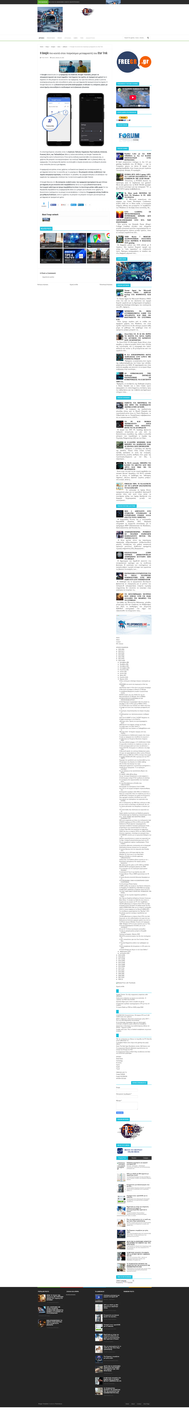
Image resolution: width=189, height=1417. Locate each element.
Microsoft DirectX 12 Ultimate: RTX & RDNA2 (132, 696)
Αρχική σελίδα (74, 284)
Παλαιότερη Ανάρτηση (106, 284)
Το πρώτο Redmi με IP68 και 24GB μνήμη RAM (129, 1007)
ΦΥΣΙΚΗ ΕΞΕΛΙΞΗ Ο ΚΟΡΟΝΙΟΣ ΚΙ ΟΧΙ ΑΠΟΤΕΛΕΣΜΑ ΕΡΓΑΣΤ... (131, 699)
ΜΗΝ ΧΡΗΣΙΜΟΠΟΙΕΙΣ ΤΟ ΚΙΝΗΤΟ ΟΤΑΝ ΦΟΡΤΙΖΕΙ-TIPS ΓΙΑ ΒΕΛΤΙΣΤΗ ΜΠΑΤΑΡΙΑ (54, 1323)
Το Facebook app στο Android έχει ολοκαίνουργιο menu (135, 815)
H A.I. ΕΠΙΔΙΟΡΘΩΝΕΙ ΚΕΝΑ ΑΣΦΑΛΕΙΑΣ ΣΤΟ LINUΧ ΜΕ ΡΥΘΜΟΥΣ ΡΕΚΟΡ (137, 357)
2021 (119, 658)
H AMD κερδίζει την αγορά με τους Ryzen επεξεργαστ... (135, 886)
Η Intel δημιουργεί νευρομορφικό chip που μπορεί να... (134, 702)
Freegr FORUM (120, 1074)
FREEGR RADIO (51, 38)
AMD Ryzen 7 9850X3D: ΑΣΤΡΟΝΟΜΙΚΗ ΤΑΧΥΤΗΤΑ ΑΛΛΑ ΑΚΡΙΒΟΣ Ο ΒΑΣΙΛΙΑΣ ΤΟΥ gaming (137, 240)
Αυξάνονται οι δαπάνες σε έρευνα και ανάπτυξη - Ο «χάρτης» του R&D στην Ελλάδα (131, 998)
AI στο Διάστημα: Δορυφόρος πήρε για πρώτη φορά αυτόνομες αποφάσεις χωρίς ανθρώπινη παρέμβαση (131, 1023)
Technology (119, 1061)
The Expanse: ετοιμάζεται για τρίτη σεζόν (111, 1357)
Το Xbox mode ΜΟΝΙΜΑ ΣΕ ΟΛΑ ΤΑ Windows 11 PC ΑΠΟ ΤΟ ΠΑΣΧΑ (137, 195)
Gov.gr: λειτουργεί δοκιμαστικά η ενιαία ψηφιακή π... (134, 776)
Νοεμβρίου (123, 664)
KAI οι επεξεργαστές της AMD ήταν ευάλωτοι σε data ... (135, 802)
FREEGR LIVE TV (121, 1072)
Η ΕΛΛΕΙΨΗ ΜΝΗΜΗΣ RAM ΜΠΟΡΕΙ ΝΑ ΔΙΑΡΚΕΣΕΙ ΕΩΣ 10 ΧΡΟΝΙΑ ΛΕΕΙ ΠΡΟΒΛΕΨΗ (137, 444)
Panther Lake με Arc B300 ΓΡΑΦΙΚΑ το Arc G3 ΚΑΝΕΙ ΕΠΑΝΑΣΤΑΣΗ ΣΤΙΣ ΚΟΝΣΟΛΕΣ (137, 157)
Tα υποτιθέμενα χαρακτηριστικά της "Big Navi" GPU (134, 911)
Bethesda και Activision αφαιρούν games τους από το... (135, 920)
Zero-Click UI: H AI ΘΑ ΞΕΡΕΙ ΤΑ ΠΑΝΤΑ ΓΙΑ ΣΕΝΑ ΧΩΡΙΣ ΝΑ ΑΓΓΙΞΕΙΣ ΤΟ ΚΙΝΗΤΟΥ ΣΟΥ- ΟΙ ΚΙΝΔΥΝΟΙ (137, 337)
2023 (119, 655)
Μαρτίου (122, 679)
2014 (119, 964)
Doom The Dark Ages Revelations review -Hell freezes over (133, 1046)
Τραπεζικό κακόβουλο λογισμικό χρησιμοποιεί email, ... (135, 825)
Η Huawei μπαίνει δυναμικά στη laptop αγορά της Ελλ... (135, 905)
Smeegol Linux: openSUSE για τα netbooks (112, 1325)
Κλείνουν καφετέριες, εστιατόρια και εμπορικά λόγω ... (135, 833)
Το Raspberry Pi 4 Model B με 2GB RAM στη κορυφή (134, 887)
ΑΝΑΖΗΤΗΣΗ (90, 38)
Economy (119, 1062)
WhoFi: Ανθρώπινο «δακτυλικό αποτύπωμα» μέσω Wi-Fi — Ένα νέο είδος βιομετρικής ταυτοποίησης (133, 1019)
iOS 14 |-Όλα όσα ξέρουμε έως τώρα (129, 764)
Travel (118, 1069)
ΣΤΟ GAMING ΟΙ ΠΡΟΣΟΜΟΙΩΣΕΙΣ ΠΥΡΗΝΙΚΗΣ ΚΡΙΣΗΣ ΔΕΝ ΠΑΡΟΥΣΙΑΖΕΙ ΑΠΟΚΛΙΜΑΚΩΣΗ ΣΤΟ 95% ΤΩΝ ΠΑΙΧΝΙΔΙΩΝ (133, 217)
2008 (119, 975)
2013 (119, 966)
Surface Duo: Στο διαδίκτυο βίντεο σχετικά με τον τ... (134, 859)
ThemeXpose (58, 1404)
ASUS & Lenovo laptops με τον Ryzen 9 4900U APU (134, 909)
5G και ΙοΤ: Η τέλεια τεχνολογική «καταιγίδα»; (132, 929)
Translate (129, 1282)
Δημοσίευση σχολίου (48, 277)
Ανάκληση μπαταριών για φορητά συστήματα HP (111, 1296)
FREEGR (59, 38)
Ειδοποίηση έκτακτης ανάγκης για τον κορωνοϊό (133, 847)
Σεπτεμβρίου (123, 668)
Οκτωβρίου (123, 666)
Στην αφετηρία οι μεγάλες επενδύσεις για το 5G (132, 797)
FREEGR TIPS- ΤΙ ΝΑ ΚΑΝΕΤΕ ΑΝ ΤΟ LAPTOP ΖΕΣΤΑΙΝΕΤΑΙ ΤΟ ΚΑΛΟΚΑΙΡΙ (137, 486)
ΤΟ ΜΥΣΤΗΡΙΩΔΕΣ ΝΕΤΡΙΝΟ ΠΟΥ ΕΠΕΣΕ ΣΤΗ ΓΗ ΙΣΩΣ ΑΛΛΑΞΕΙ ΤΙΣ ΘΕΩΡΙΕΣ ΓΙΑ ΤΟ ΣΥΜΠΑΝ (137, 597)
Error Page (146, 1404)
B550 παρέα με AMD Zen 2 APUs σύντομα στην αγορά (135, 755)
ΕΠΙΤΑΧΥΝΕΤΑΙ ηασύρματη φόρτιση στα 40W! (132, 866)
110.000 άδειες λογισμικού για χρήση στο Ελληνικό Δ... (135, 795)
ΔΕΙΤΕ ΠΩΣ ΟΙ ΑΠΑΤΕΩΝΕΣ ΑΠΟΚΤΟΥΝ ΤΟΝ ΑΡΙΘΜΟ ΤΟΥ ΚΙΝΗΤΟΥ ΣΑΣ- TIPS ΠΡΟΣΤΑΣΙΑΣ (112, 1368)
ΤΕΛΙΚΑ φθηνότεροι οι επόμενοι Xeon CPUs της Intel (134, 903)
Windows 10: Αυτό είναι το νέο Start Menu (131, 854)
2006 (119, 979)
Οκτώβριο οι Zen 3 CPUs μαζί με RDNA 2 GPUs (133, 703)
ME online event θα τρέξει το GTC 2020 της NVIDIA (134, 865)
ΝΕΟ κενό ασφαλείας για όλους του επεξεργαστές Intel (135, 820)
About (118, 639)
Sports (118, 1065)
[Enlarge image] (75, 119)
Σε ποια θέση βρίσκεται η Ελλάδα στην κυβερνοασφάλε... (130, 783)
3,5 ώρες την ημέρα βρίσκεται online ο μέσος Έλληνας (134, 753)
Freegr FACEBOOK (121, 1076)
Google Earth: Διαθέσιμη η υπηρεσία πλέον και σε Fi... (135, 889)
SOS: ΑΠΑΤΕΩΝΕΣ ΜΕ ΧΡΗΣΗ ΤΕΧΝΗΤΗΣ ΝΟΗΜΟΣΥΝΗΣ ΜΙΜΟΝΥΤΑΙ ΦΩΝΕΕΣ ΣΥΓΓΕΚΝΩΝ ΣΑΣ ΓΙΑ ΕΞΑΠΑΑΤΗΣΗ (55, 1310)
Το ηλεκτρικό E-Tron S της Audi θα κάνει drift (132, 872)
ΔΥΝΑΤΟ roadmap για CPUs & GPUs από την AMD (134, 822)
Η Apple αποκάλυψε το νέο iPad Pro (129, 719)
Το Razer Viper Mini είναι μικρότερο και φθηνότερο (133, 829)
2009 (119, 973)
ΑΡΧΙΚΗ (41, 38)
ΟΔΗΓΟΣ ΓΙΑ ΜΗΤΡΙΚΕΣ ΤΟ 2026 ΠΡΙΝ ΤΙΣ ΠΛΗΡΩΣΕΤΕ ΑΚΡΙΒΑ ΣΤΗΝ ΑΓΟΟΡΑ (137, 405)
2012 (119, 968)
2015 (119, 962)
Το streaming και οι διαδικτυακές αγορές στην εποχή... (135, 735)
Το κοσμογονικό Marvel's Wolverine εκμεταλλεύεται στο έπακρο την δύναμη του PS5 (132, 1048)
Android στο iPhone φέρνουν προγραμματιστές (132, 824)
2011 (119, 970)
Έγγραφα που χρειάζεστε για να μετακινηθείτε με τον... (135, 760)
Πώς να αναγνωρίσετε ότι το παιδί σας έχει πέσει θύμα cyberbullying (112, 1348)
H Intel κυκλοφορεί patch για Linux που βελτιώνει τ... (134, 746)
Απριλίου (122, 677)
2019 (119, 955)
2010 (119, 972)
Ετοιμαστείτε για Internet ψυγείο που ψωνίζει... (111, 1315)
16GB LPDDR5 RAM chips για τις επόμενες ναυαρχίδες (135, 907)
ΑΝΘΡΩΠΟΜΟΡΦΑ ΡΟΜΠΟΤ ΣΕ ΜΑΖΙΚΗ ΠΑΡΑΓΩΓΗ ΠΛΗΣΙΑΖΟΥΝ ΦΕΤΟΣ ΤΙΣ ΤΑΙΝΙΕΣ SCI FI (137, 535)
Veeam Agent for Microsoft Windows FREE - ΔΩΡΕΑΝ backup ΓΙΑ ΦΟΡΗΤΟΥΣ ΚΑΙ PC (137, 293)
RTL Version (119, 644)
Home (118, 637)
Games (76, 38)
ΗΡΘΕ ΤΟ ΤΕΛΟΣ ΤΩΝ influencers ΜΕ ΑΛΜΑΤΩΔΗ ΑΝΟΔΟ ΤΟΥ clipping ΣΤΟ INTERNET (55, 1298)
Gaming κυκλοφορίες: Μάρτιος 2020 (129, 934)
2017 (119, 959)
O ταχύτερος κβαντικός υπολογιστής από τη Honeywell (135, 845)
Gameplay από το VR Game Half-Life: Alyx (131, 852)
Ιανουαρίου (123, 953)
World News (119, 1058)
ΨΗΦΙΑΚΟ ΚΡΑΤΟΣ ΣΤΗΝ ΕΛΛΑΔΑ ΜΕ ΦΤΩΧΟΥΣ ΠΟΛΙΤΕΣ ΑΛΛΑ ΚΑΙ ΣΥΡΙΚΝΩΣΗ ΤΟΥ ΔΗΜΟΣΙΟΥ (72, 2)
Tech (81, 38)
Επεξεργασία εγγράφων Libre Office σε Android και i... (135, 792)
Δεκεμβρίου (123, 662)
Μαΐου (122, 675)
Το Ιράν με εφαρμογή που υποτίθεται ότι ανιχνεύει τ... (134, 737)
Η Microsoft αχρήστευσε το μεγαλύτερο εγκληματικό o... (135, 765)
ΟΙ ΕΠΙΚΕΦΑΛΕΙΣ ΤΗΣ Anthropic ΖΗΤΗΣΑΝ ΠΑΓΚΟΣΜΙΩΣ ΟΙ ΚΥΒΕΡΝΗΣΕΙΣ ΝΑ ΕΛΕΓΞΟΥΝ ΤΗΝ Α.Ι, (133, 377)
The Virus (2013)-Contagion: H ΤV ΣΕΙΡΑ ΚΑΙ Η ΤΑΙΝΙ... (135, 742)
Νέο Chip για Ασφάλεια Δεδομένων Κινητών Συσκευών (135, 898)
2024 (119, 653)
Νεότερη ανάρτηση (42, 284)
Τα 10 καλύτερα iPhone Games (128, 884)
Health (118, 1067)
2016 (119, 960)
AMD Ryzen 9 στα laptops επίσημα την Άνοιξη (132, 724)
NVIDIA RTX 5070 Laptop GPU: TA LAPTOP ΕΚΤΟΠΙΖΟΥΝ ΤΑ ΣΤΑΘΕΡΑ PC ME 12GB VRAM (137, 176)
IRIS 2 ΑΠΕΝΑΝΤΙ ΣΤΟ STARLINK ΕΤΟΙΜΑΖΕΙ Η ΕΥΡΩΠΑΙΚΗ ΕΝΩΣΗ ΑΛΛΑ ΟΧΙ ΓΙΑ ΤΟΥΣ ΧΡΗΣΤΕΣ (137, 514)
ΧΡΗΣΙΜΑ (67, 38)
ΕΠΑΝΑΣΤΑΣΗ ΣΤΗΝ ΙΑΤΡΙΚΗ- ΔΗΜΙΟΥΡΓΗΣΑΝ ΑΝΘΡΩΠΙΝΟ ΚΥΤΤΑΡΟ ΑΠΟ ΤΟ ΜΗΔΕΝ (137, 556)
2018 (119, 957)
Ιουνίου (122, 673)
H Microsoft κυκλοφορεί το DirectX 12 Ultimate (132, 689)
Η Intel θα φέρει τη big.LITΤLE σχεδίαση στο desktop (134, 778)
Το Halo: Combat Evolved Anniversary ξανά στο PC (134, 840)
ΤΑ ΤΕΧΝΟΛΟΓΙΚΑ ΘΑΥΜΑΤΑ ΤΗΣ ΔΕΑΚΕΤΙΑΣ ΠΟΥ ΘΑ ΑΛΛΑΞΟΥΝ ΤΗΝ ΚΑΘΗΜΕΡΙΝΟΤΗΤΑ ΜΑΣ (112, 1391)
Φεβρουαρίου (124, 951)
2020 (119, 660)
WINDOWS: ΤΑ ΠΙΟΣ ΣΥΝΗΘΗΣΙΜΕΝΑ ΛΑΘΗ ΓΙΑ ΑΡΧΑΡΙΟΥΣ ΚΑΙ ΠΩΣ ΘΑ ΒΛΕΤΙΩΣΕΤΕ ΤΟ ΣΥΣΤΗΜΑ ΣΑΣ (133, 315)
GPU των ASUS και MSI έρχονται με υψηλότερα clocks (111, 1306)
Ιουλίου (122, 671)
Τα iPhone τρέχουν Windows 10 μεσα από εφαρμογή (134, 922)
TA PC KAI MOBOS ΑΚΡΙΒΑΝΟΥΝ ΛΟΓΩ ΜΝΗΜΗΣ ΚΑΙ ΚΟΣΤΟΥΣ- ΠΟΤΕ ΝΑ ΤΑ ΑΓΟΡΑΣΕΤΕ (137, 425)
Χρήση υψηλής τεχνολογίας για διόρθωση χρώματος (134, 813)
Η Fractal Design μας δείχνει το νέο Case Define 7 (133, 949)
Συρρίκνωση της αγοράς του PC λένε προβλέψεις (133, 902)
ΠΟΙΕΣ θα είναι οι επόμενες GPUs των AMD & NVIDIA (135, 831)
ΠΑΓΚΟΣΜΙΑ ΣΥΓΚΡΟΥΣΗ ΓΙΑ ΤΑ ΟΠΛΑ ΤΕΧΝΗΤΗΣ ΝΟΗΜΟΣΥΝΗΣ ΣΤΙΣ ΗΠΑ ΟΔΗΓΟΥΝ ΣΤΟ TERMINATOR (137, 576)
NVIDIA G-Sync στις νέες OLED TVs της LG (132, 695)
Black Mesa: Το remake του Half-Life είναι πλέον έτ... (134, 900)
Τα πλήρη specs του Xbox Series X (129, 726)
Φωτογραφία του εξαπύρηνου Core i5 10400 (131, 786)
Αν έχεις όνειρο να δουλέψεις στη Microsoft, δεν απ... (134, 804)
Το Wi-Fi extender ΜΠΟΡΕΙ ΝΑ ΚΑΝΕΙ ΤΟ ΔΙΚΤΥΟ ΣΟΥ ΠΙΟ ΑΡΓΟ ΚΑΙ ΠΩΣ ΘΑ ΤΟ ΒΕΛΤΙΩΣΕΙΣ (137, 466)
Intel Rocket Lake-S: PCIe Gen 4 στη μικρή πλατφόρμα (135, 687)
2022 (119, 657)
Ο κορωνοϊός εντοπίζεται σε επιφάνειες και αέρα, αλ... (135, 744)
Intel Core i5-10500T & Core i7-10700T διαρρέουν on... (134, 717)
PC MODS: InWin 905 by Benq (128, 774)
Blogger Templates (43, 1404)
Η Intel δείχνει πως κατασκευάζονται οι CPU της (133, 827)
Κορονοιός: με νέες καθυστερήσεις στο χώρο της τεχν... (135, 918)
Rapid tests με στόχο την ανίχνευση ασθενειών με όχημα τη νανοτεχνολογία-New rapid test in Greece (112, 1337)
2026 (119, 649)
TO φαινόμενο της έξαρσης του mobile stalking (132, 762)
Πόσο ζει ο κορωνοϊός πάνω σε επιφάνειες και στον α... (135, 793)
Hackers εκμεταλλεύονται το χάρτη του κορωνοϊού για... (135, 838)
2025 (119, 651)
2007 (119, 977)
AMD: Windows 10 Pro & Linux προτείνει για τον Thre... (135, 924)
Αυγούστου (123, 669)
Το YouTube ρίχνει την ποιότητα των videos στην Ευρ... (135, 705)
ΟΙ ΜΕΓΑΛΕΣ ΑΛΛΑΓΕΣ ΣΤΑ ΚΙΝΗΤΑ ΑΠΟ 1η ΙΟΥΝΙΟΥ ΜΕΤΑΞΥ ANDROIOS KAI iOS (112, 1379)
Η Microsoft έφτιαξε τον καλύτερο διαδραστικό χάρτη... (135, 751)
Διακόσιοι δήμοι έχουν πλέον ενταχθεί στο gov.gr (130, 1001)
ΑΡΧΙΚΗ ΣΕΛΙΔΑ (121, 1078)
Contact (118, 642)
